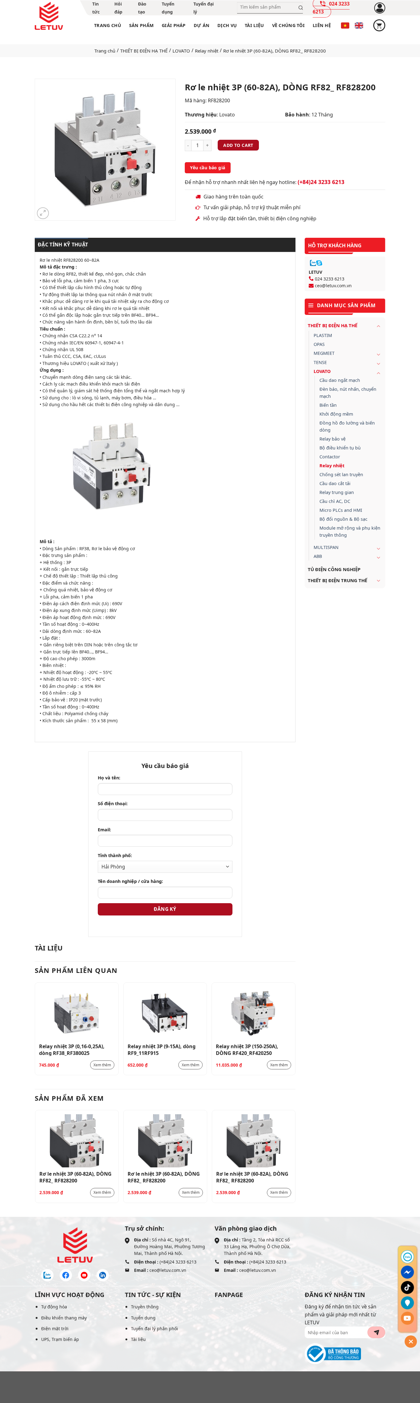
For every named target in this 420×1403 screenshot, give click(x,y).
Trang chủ (107, 25)
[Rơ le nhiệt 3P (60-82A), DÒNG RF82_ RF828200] (77, 1140)
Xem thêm (102, 1065)
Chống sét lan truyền (341, 474)
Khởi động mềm (336, 414)
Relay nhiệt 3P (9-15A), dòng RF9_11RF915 (162, 1049)
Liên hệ (322, 25)
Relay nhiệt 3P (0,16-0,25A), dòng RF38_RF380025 (72, 1049)
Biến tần (328, 405)
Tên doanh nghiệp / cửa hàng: (130, 881)
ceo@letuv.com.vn (333, 285)
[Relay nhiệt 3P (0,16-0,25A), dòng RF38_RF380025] (76, 1013)
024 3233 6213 (329, 279)
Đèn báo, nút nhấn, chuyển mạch (347, 392)
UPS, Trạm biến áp (60, 1339)
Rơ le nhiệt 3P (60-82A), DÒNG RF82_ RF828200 (75, 1176)
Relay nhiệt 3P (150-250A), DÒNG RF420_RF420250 (247, 1049)
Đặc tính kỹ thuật (63, 244)
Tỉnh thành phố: (115, 855)
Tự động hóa (54, 1307)
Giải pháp (174, 25)
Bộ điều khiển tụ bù (340, 448)
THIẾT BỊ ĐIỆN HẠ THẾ (144, 51)
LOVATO (181, 51)
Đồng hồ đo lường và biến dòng (347, 426)
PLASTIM (323, 335)
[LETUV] (49, 16)
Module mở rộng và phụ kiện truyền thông (349, 531)
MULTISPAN (326, 547)
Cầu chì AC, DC (334, 501)
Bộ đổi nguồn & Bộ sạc (343, 519)
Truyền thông (145, 1307)
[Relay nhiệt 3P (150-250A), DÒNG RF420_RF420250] (253, 1013)
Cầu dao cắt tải (335, 483)
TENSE (320, 362)
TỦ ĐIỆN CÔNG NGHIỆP (334, 569)
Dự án (201, 25)
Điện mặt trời (55, 1328)
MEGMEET (324, 353)
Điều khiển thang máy (64, 1318)
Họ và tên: (109, 778)
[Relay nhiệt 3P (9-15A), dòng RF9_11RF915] (165, 1013)
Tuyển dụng (143, 1318)
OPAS (319, 344)
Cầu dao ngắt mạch (339, 380)
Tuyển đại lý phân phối (154, 1328)
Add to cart (238, 145)
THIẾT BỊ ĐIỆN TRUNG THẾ (337, 580)
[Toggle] (378, 326)
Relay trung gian (336, 492)
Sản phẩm (141, 25)
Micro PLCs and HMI (340, 510)
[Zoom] (43, 213)
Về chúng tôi (288, 25)
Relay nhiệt (206, 51)
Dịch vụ (227, 25)
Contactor (329, 457)
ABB (318, 556)
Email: (104, 830)
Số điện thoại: (113, 803)
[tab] (61, 245)
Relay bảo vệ (332, 439)
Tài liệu (254, 25)
